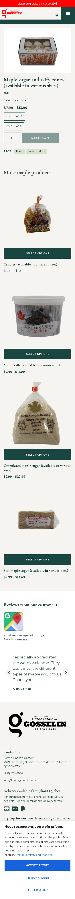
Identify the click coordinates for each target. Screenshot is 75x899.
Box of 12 (16, 116)
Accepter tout (37, 865)
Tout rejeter (37, 890)
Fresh (19, 151)
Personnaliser (37, 877)
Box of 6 (16, 126)
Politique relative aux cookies (34, 855)
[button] (68, 13)
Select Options (37, 253)
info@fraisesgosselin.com (20, 780)
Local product (36, 151)
